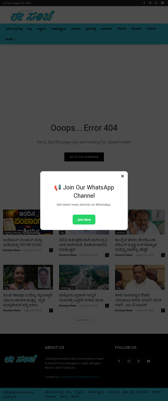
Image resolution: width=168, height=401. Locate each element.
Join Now (84, 219)
